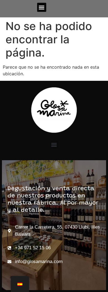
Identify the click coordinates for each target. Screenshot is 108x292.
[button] (41, 7)
